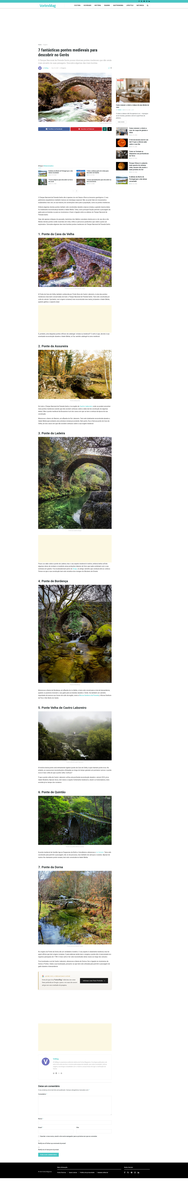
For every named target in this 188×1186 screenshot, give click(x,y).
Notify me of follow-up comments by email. (52, 1143)
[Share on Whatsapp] (105, 129)
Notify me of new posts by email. (48, 1149)
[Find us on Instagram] (146, 1)
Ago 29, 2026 (52, 175)
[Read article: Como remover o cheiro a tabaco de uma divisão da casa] (133, 90)
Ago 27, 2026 (52, 183)
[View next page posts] (76, 191)
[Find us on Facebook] (124, 1172)
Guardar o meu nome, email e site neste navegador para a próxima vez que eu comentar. (68, 1136)
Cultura (77, 5)
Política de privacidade (87, 1172)
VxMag (46, 68)
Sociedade (87, 5)
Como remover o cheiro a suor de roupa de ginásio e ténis (138, 130)
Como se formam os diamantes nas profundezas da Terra (139, 153)
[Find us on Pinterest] (144, 1)
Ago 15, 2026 (91, 183)
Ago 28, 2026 (91, 175)
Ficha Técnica (61, 1172)
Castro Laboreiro (86, 406)
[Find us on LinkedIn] (149, 1)
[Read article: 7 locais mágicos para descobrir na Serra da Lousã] (42, 182)
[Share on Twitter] (109, 129)
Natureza (140, 5)
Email (40, 1127)
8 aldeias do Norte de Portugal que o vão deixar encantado (138, 179)
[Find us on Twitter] (141, 1)
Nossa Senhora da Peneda (89, 695)
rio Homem (100, 852)
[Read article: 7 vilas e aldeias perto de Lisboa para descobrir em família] (80, 173)
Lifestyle (129, 5)
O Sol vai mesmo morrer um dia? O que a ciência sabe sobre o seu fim (138, 142)
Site (77, 1127)
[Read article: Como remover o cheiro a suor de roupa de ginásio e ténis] (122, 131)
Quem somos (73, 1172)
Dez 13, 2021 (55, 68)
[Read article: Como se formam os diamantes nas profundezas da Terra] (122, 154)
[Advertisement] (75, 319)
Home (39, 44)
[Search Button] (147, 5)
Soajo (75, 569)
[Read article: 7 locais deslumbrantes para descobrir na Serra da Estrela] (80, 182)
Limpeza (120, 80)
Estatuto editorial (103, 1172)
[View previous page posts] (73, 191)
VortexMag (48, 5)
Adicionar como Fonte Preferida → (94, 981)
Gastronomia (118, 5)
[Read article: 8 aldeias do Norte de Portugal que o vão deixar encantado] (42, 173)
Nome (40, 1119)
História (97, 5)
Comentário (42, 1094)
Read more (122, 122)
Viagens (107, 5)
